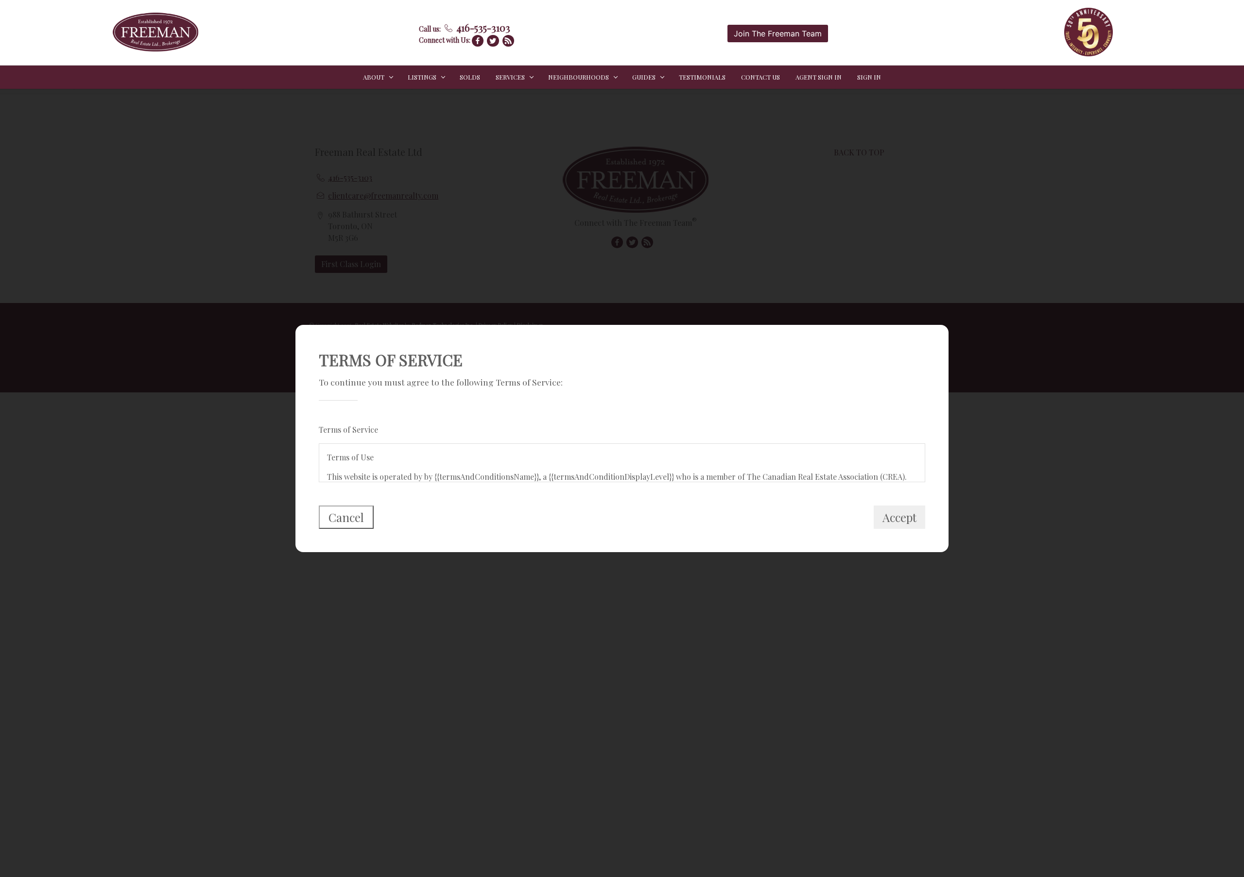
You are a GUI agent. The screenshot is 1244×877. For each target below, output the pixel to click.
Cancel (346, 517)
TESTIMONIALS (702, 77)
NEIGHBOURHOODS (578, 77)
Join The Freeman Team (778, 33)
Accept (899, 517)
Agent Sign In (818, 77)
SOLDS (470, 77)
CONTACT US (760, 77)
